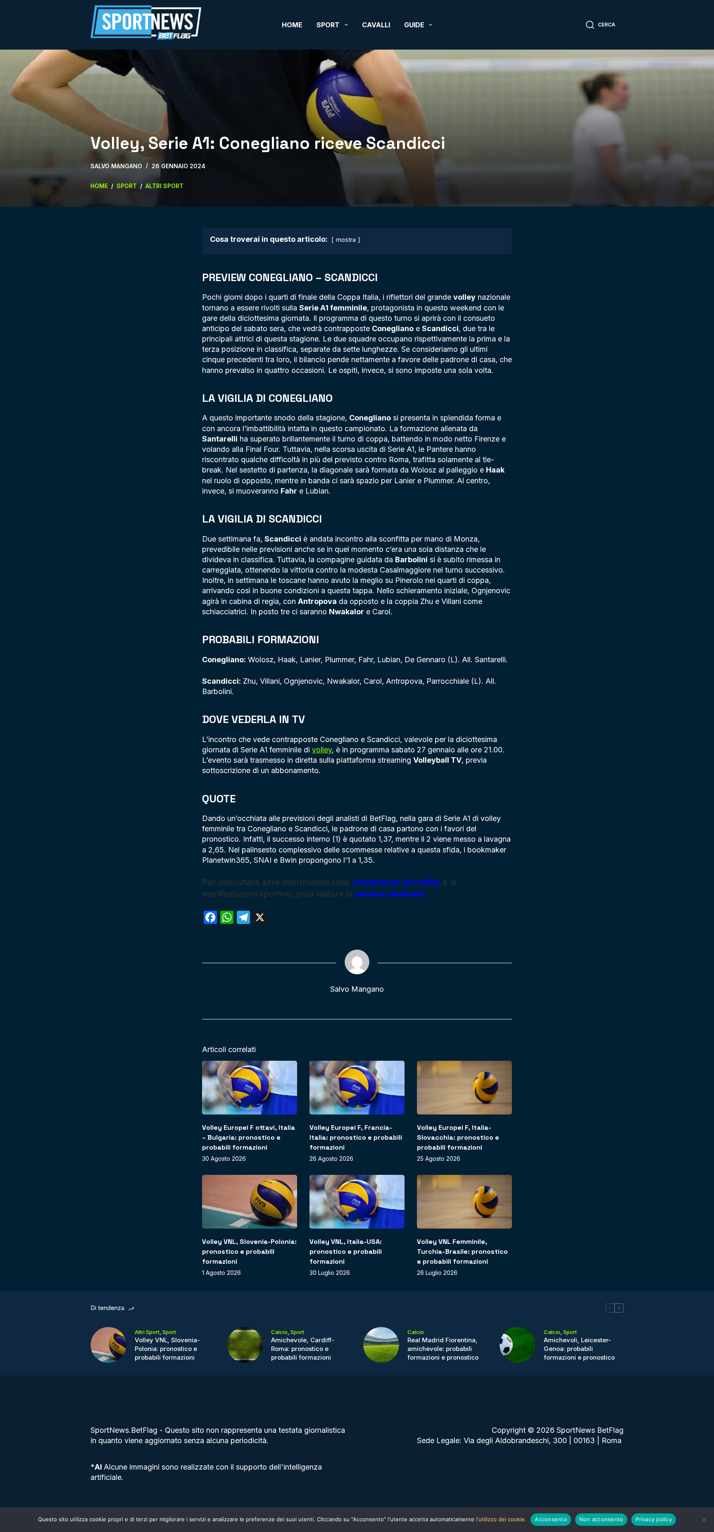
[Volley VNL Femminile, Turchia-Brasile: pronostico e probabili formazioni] (464, 1201)
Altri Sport (147, 1332)
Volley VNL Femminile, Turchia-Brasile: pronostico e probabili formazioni (462, 1251)
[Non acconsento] (704, 1519)
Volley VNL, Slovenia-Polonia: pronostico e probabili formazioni (249, 1251)
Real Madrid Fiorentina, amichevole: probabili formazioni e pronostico (442, 1348)
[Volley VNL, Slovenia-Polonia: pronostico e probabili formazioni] (249, 1201)
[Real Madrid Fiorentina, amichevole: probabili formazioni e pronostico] (381, 1345)
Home (292, 25)
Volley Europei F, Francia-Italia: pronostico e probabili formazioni (355, 1137)
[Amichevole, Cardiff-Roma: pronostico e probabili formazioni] (245, 1345)
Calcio (279, 1332)
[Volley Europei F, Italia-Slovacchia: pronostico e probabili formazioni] (464, 1087)
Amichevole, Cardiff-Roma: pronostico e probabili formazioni (302, 1348)
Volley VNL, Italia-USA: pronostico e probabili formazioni (345, 1251)
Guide (414, 25)
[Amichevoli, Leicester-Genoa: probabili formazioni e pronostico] (518, 1345)
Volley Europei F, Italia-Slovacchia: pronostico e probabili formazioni (458, 1137)
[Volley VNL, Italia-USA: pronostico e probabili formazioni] (357, 1201)
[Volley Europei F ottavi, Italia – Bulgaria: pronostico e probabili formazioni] (249, 1087)
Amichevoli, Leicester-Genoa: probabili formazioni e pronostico (579, 1348)
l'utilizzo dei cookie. (501, 1519)
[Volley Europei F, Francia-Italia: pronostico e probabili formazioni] (357, 1087)
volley (322, 749)
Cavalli (376, 25)
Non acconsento (601, 1519)
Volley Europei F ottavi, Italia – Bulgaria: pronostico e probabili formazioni (248, 1137)
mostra (346, 239)
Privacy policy (653, 1519)
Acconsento (551, 1519)
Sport (328, 25)
